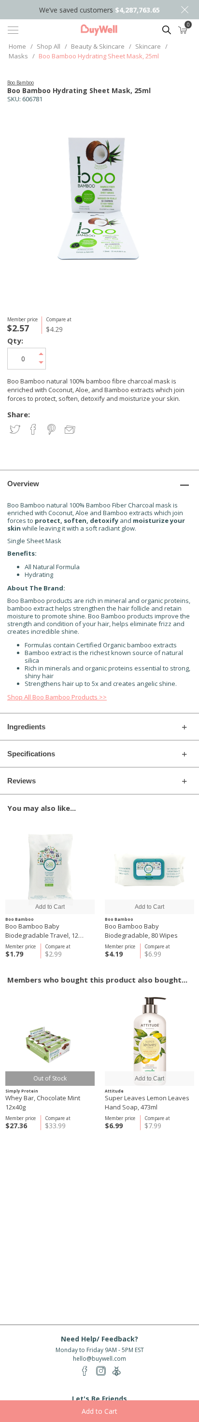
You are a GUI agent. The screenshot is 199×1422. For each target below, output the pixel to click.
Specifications (31, 754)
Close (184, 9)
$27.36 (16, 1125)
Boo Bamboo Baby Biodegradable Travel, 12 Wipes (41, 931)
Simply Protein (21, 1091)
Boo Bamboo (20, 82)
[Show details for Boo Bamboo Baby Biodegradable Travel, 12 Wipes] (50, 869)
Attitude (114, 1091)
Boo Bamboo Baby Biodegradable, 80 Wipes (141, 931)
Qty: (15, 340)
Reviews (21, 781)
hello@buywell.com (99, 1358)
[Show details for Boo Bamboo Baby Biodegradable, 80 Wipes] (149, 869)
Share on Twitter (16, 430)
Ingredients (26, 727)
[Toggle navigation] (13, 30)
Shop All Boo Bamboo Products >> (57, 697)
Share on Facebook (34, 430)
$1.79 (14, 953)
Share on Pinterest (52, 430)
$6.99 (114, 1125)
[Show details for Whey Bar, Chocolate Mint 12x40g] (50, 1041)
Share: (18, 414)
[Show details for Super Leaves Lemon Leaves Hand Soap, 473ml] (149, 1041)
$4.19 (114, 953)
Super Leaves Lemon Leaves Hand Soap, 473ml (147, 1102)
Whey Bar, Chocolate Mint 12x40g (42, 1102)
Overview (23, 483)
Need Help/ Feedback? (99, 1338)
